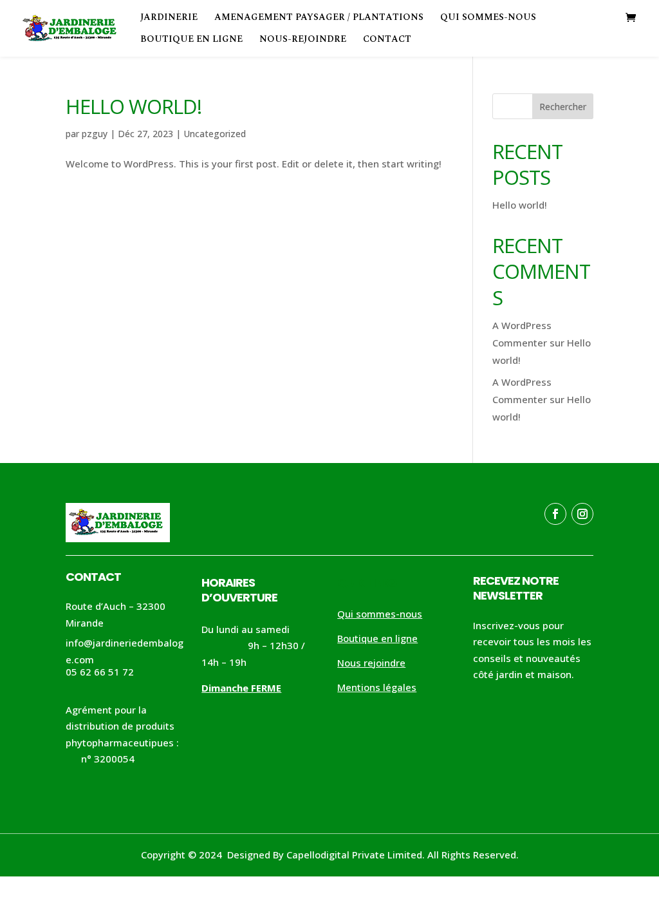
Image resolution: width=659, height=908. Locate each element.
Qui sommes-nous (488, 18)
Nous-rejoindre (302, 40)
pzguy (94, 134)
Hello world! (133, 106)
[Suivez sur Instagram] (582, 514)
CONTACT (387, 40)
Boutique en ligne (191, 40)
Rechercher (562, 106)
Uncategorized (214, 134)
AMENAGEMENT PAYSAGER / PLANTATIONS (318, 18)
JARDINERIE (169, 18)
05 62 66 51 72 (100, 671)
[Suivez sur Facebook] (555, 514)
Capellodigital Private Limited (354, 854)
